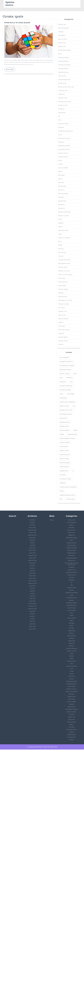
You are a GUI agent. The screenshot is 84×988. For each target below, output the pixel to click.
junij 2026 (32, 520)
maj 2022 (32, 618)
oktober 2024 (32, 558)
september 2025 (32, 535)
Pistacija (60, 248)
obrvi (74, 406)
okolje (60, 234)
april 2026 (32, 525)
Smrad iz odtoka (63, 289)
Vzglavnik (61, 333)
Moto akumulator (63, 193)
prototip (62, 434)
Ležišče (60, 164)
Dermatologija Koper (64, 79)
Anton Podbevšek (63, 28)
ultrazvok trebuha (64, 458)
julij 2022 (32, 613)
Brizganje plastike (63, 57)
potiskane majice (64, 426)
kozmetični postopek (65, 389)
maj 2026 (32, 522)
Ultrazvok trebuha (63, 304)
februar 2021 (32, 626)
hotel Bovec (63, 381)
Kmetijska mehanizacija (65, 131)
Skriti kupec (61, 278)
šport (61, 499)
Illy (59, 116)
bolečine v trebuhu (64, 373)
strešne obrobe (64, 446)
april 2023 (32, 596)
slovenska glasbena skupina (67, 438)
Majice (60, 171)
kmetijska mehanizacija (66, 385)
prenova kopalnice (64, 430)
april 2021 (32, 621)
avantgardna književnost (66, 361)
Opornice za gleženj (64, 237)
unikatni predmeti (64, 466)
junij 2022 (32, 616)
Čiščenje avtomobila (64, 65)
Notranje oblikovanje (64, 212)
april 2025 (32, 545)
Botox (60, 53)
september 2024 (32, 560)
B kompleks (61, 35)
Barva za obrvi (62, 39)
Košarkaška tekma (64, 149)
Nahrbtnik (61, 197)
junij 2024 (32, 565)
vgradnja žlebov (64, 470)
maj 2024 (32, 568)
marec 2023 (32, 598)
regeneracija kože (72, 434)
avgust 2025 (32, 537)
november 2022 (32, 606)
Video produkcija (63, 318)
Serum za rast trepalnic (65, 274)
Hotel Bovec (62, 112)
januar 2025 (32, 553)
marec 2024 (32, 573)
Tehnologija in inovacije (65, 300)
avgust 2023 (32, 585)
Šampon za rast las (64, 270)
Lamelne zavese (63, 153)
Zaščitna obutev (63, 337)
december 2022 (32, 603)
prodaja (75, 430)
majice (61, 393)
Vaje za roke (62, 315)
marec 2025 (32, 547)
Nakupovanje (62, 201)
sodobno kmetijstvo (65, 442)
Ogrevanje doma (63, 230)
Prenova (60, 256)
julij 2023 (32, 588)
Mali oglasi (61, 175)
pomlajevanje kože (65, 422)
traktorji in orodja (64, 450)
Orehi (60, 241)
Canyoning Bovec (63, 61)
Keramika (61, 127)
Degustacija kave (63, 72)
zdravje (62, 491)
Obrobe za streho (63, 215)
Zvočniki (60, 344)
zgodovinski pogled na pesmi (67, 495)
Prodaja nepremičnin (64, 259)
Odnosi (60, 226)
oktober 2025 (32, 532)
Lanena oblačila (63, 156)
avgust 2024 (32, 563)
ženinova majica (70, 499)
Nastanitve (61, 204)
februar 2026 (32, 527)
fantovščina (69, 377)
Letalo (60, 160)
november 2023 (32, 580)
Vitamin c (61, 322)
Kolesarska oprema (64, 138)
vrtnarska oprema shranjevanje (68, 487)
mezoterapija (70, 393)
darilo (61, 377)
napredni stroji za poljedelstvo (67, 402)
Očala (60, 219)
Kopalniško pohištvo (64, 145)
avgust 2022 (32, 611)
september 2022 (32, 608)
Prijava (52, 520)
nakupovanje (63, 398)
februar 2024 (32, 575)
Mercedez (61, 182)
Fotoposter (61, 94)
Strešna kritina (62, 296)
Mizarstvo (61, 190)
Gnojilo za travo (63, 105)
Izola (59, 120)
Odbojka (60, 223)
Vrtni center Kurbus (64, 329)
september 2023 (32, 583)
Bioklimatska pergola (64, 50)
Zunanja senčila (63, 340)
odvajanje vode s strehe (66, 410)
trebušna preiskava (65, 454)
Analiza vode (62, 24)
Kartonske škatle (63, 123)
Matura (60, 178)
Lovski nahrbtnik (63, 167)
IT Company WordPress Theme (37, 747)
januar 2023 (32, 601)
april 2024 (32, 570)
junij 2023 (32, 591)
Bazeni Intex (62, 42)
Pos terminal (62, 252)
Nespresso (61, 208)
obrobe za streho (64, 406)
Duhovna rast (62, 83)
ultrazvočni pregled (65, 462)
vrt (72, 470)
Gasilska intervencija (64, 101)
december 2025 (32, 530)
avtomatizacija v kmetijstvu (67, 365)
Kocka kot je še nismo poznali (17, 22)
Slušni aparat (62, 285)
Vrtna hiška (61, 326)
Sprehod (60, 293)
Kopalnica (61, 142)
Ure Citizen (61, 307)
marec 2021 (32, 624)
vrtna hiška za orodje (65, 479)
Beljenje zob (62, 46)
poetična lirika (63, 418)
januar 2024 (32, 578)
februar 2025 (32, 550)
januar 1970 (32, 629)
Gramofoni (61, 109)
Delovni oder (62, 76)
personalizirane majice (66, 414)
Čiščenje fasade (63, 68)
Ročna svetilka (62, 267)
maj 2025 (32, 542)
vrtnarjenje (62, 483)
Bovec (75, 373)
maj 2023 (32, 593)
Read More (10, 70)
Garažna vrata (62, 98)
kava (71, 381)
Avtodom (61, 31)
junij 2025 (32, 540)
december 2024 (32, 555)
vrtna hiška (63, 474)
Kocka (60, 134)
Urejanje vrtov (62, 311)
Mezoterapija (62, 186)
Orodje (60, 245)
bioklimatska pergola (65, 369)
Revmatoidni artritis (64, 263)
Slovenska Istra (63, 282)
